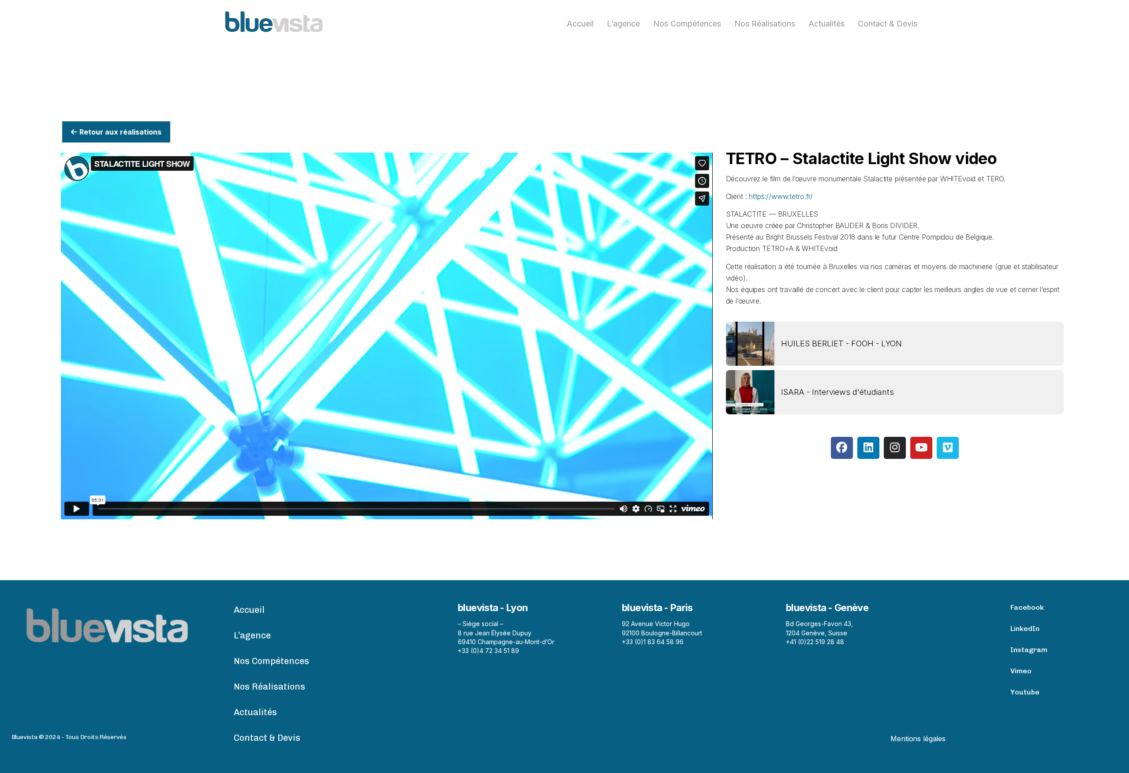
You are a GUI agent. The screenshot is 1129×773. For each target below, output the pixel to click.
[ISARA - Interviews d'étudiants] (750, 392)
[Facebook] (842, 448)
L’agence (623, 23)
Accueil (580, 23)
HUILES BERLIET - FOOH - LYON (841, 343)
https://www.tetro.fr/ (781, 196)
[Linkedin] (868, 448)
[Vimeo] (948, 448)
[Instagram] (895, 448)
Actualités (826, 23)
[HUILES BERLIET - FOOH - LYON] (750, 344)
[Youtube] (921, 448)
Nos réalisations (764, 23)
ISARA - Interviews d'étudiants (837, 392)
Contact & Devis (887, 23)
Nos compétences (687, 23)
